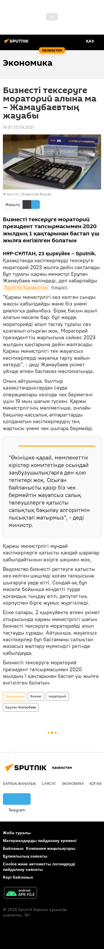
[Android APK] (20, 893)
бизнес (36, 696)
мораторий (57, 696)
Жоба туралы (17, 832)
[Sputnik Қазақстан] (17, 43)
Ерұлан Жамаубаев (20, 707)
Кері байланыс (18, 877)
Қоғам (95, 784)
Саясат (49, 784)
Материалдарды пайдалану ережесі (40, 840)
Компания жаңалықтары (50, 848)
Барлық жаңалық (19, 784)
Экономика (14, 696)
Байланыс (13, 848)
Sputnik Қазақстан (26, 287)
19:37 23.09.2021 (18, 127)
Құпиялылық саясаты (25, 856)
